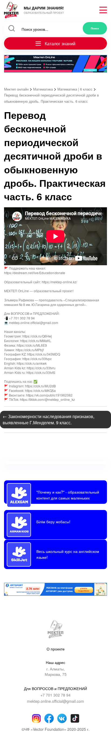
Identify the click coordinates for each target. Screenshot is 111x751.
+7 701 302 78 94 (55, 695)
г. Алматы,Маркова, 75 (56, 671)
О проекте (56, 649)
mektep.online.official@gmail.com (55, 701)
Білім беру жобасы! (53, 521)
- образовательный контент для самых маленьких (67, 495)
